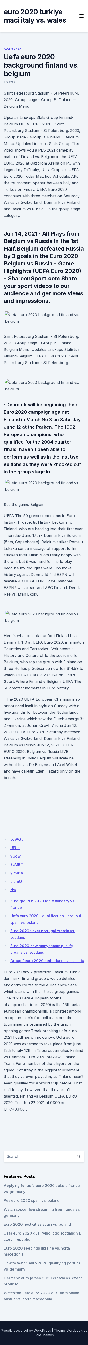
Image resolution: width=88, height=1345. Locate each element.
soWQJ (16, 839)
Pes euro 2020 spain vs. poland (32, 1200)
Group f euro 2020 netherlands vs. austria (47, 960)
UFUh (15, 847)
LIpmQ (16, 881)
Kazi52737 (12, 48)
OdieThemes (44, 1335)
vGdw (15, 856)
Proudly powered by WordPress (26, 1330)
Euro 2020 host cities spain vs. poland (37, 1224)
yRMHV (16, 873)
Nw (13, 889)
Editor (9, 82)
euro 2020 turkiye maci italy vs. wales (35, 15)
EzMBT (16, 864)
